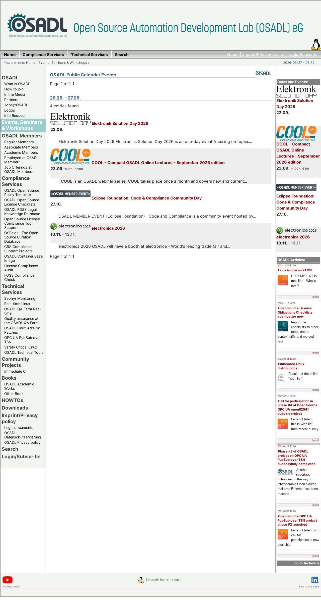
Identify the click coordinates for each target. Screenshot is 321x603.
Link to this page (309, 586)
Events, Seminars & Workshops (63, 63)
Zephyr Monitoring (19, 298)
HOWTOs (12, 400)
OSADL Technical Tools (23, 352)
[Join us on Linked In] (315, 584)
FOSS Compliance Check (19, 277)
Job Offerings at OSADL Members (18, 169)
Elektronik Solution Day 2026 (294, 103)
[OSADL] (263, 79)
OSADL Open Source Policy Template (21, 192)
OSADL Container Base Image (23, 258)
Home (232, 54)
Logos (9, 110)
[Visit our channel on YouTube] (8, 582)
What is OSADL (17, 84)
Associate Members (21, 147)
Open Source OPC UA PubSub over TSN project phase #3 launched (297, 520)
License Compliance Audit (21, 268)
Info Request (15, 115)
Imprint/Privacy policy (263, 54)
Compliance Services (16, 181)
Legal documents (18, 427)
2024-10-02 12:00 (287, 265)
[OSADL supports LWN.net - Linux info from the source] (161, 581)
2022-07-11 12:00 (286, 396)
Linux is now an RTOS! (295, 270)
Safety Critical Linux (20, 347)
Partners (11, 99)
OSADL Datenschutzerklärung (22, 435)
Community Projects (15, 362)
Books (9, 378)
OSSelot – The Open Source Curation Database (21, 237)
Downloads (15, 408)
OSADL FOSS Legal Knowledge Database (22, 211)
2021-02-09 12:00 (287, 511)
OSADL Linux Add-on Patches (22, 330)
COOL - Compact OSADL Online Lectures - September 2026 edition (298, 153)
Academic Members (21, 152)
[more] (315, 297)
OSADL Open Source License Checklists (21, 202)
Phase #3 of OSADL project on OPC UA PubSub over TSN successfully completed (296, 457)
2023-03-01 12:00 (287, 359)
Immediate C (15, 371)
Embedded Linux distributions (291, 366)
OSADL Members (22, 136)
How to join (14, 89)
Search (10, 449)
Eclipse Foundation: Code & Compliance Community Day (295, 202)
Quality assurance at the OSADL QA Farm (21, 320)
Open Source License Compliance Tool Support (22, 223)
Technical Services (13, 289)
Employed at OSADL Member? (21, 160)
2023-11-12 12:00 (286, 303)
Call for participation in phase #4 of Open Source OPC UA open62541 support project (297, 407)
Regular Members (19, 142)
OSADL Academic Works (19, 386)
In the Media (14, 94)
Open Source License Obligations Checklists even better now (295, 312)
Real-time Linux (17, 303)
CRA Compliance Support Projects (18, 248)
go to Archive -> (307, 563)
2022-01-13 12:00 (287, 446)
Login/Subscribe (303, 54)
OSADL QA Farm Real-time (23, 311)
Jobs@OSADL (16, 105)
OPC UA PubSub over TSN (22, 339)
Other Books (15, 393)
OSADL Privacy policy (22, 442)
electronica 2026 (293, 236)
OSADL (10, 78)
